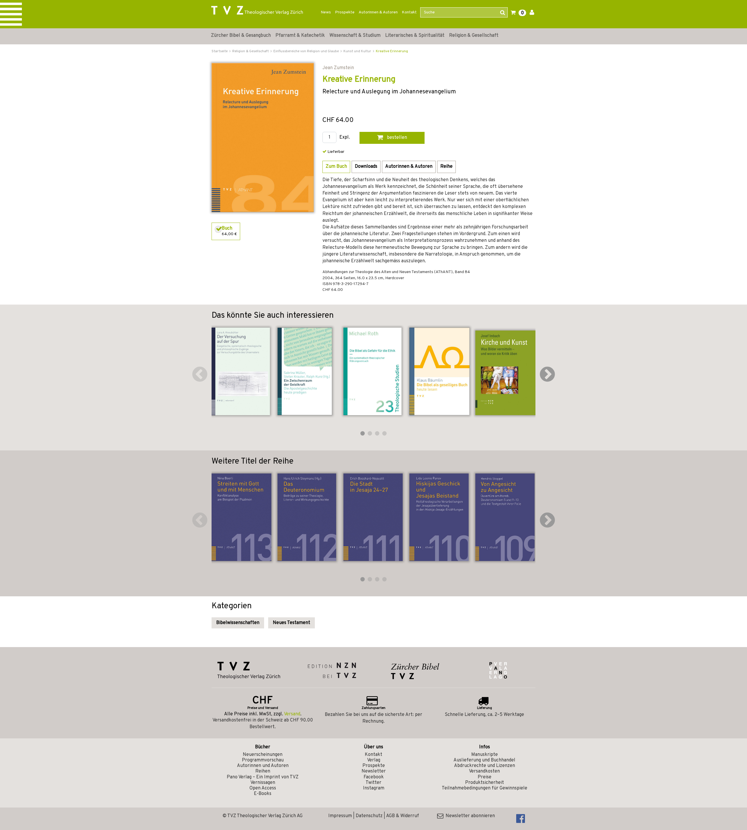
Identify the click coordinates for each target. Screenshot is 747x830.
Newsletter (374, 771)
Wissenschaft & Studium (355, 36)
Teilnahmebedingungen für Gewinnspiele (484, 788)
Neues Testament (291, 623)
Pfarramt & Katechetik (300, 36)
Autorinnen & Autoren (378, 12)
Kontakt (409, 12)
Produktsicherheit (484, 783)
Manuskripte (484, 755)
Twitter (373, 783)
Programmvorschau (263, 760)
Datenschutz (369, 816)
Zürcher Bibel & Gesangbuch (241, 36)
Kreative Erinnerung (392, 51)
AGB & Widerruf (402, 816)
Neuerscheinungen (262, 755)
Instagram (373, 788)
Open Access (262, 788)
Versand (292, 714)
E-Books (262, 794)
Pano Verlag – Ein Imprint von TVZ (263, 777)
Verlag (373, 760)
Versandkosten (484, 771)
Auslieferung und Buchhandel (484, 760)
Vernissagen (262, 783)
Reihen (262, 771)
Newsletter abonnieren (469, 816)
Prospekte (345, 12)
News (326, 12)
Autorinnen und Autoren (263, 766)
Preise (484, 777)
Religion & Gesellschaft (473, 36)
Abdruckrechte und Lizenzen (484, 766)
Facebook (374, 777)
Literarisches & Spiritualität (414, 36)
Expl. (344, 137)
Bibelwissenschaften (237, 623)
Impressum (340, 816)
